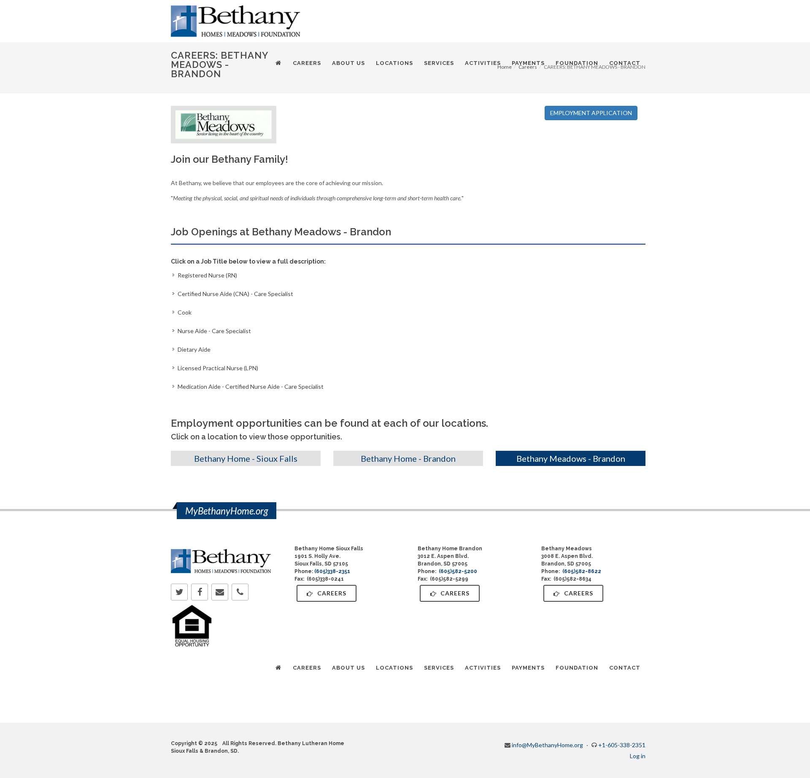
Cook (185, 312)
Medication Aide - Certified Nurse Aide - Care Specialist (251, 386)
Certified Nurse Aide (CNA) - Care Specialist (235, 293)
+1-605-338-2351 (621, 744)
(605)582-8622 (581, 571)
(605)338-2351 (332, 571)
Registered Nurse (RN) (207, 275)
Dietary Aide (194, 349)
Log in (637, 755)
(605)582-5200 (458, 571)
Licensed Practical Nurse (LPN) (218, 368)
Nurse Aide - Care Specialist (214, 330)
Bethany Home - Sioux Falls (245, 458)
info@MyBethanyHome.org (547, 744)
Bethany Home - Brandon (408, 458)
